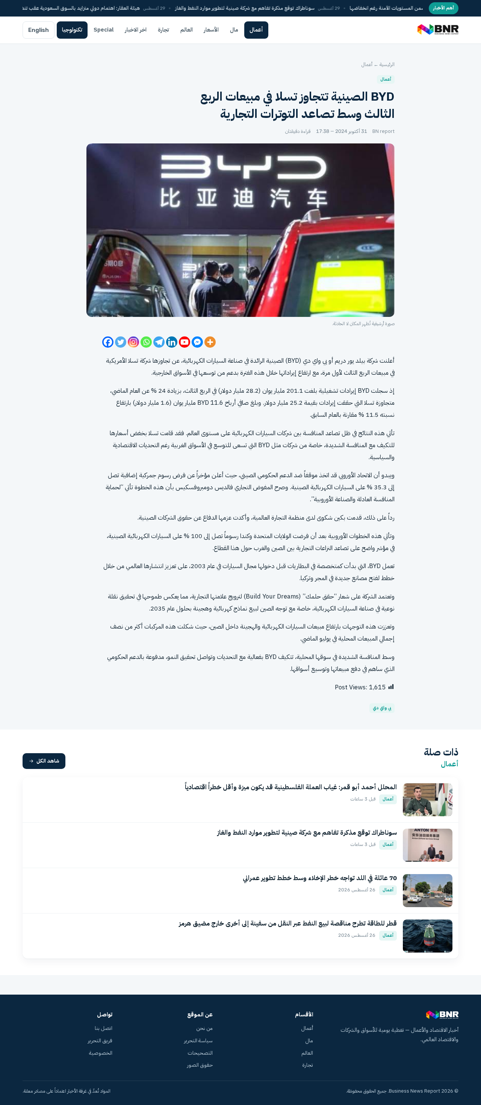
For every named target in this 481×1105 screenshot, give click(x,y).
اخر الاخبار (136, 30)
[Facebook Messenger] (197, 342)
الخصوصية (100, 1053)
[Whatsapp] (146, 342)
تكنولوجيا (72, 30)
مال (234, 30)
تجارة (163, 30)
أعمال (256, 30)
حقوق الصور (200, 1065)
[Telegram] (159, 342)
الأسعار (211, 30)
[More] (210, 342)
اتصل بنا (103, 1028)
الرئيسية (387, 64)
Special (104, 30)
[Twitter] (120, 342)
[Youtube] (184, 342)
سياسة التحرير (198, 1041)
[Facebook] (107, 342)
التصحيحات (200, 1053)
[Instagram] (133, 342)
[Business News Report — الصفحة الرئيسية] (437, 30)
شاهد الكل (47, 761)
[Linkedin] (171, 342)
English (38, 30)
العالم (186, 30)
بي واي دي (382, 708)
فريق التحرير (100, 1041)
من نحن (204, 1028)
